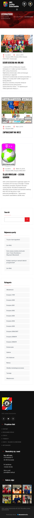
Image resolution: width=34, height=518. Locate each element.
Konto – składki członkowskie (12, 442)
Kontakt (5, 429)
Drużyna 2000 (9, 57)
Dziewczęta (13, 59)
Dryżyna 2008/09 (11, 342)
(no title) (9, 245)
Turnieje (8, 373)
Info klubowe (10, 357)
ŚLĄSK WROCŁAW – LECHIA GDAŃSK (13, 176)
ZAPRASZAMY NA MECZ (12, 132)
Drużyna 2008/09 (11, 336)
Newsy (8, 363)
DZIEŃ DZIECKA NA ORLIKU (13, 62)
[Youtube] (8, 419)
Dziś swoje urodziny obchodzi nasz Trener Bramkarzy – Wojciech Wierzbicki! (15, 253)
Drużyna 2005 (10, 326)
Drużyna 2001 (10, 305)
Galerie (8, 352)
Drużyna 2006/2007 (19, 170)
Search (6, 212)
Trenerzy (6, 438)
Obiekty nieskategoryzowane (15, 368)
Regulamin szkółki (8, 432)
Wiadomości (10, 378)
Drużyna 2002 (10, 310)
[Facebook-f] (4, 419)
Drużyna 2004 (18, 57)
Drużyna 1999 (10, 295)
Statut (5, 435)
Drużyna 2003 (10, 316)
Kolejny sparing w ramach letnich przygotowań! (16, 261)
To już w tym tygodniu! (13, 239)
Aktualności (9, 289)
